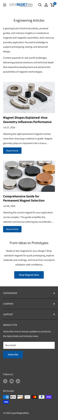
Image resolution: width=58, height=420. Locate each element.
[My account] (46, 5)
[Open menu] (4, 5)
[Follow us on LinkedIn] (18, 381)
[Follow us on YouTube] (11, 381)
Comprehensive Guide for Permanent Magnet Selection (24, 198)
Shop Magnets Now (29, 274)
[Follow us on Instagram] (5, 381)
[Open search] (40, 5)
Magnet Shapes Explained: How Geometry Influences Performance (27, 119)
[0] (52, 5)
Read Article (12, 150)
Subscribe (13, 354)
